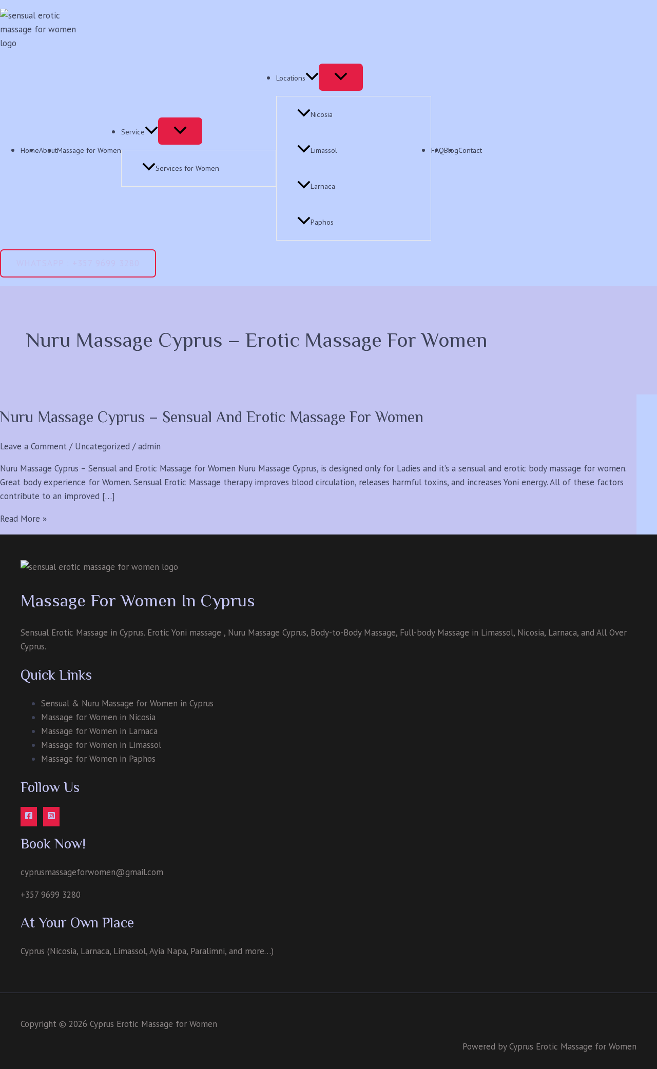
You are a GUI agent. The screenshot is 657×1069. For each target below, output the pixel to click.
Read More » (23, 518)
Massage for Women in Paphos (98, 758)
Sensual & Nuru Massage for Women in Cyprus (127, 703)
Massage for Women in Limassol (101, 744)
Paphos (322, 222)
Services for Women (187, 168)
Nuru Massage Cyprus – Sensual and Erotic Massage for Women (211, 417)
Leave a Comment (33, 446)
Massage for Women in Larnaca (99, 731)
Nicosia (322, 114)
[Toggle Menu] (180, 131)
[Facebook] (29, 816)
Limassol (324, 150)
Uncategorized (102, 446)
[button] (78, 263)
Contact (470, 150)
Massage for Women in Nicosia (98, 717)
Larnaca (323, 186)
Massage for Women (89, 150)
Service (133, 131)
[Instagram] (51, 816)
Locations (290, 78)
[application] (151, 131)
